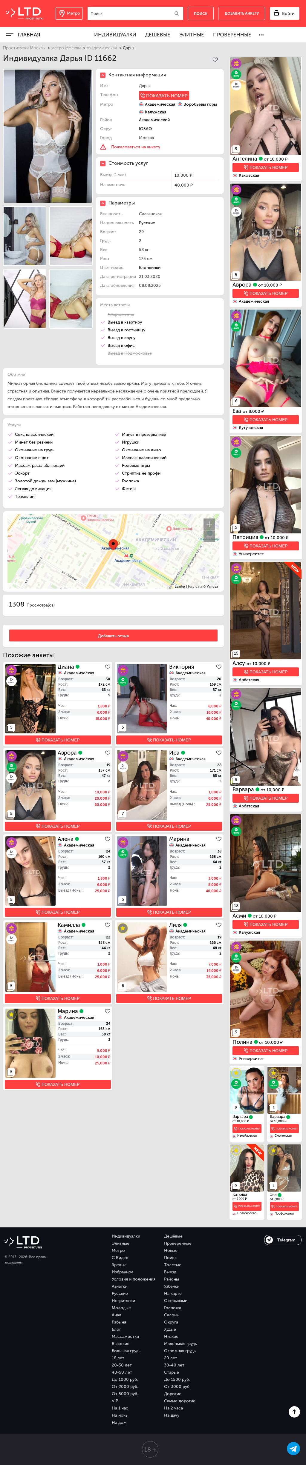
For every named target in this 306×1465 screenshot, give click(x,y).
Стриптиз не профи (141, 473)
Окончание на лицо (141, 450)
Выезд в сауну (121, 337)
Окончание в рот (32, 457)
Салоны (172, 1315)
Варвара (243, 789)
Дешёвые (157, 35)
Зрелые (119, 1264)
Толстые (172, 1264)
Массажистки (125, 1336)
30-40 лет (174, 1365)
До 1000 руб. (125, 1379)
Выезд (170, 1272)
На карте (173, 1293)
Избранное (123, 1272)
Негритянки (123, 1300)
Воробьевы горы (200, 104)
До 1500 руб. (177, 1379)
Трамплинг (25, 496)
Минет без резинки (34, 442)
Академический (154, 119)
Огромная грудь (180, 1350)
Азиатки (119, 1286)
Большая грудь (126, 1350)
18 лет (118, 1358)
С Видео (120, 1257)
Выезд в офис (121, 345)
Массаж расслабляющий (40, 465)
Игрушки (130, 442)
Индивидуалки (115, 35)
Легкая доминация (33, 488)
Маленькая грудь (180, 1343)
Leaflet (180, 587)
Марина (179, 839)
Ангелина (245, 159)
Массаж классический (144, 457)
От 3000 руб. (177, 1386)
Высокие (120, 1343)
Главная (29, 35)
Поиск (170, 1257)
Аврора (242, 284)
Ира (175, 753)
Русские (147, 222)
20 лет (170, 1358)
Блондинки (149, 267)
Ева (237, 411)
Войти (288, 13)
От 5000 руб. (125, 1393)
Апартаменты (121, 314)
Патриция (246, 537)
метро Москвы (66, 47)
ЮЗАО (145, 128)
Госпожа (130, 481)
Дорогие (172, 1393)
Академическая (102, 47)
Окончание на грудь (34, 450)
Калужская (249, 932)
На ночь (120, 1415)
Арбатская (249, 679)
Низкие (171, 1336)
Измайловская (247, 1136)
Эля (274, 1194)
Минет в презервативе (144, 434)
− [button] (209, 536)
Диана (67, 667)
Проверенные (232, 35)
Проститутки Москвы (24, 47)
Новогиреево (246, 1213)
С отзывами (175, 1300)
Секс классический (34, 434)
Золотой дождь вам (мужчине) (45, 481)
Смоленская (283, 1136)
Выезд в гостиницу (126, 330)
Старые (171, 1372)
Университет (251, 553)
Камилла (70, 925)
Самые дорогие (179, 1401)
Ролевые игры (136, 465)
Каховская (249, 175)
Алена (66, 839)
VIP (115, 1401)
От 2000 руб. (125, 1386)
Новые (171, 1250)
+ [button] (209, 524)
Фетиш (129, 488)
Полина (243, 1042)
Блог (116, 1329)
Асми (240, 915)
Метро (118, 1250)
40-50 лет (122, 1372)
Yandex (212, 587)
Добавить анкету (242, 13)
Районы (171, 1279)
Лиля (176, 925)
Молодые (121, 1307)
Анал (116, 1315)
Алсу (239, 663)
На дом (119, 1422)
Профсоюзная (284, 1213)
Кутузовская (251, 427)
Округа (171, 1322)
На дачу (171, 1415)
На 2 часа (173, 1408)
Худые (170, 1329)
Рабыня (119, 1322)
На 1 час (120, 1408)
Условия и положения (133, 1279)
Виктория (181, 667)
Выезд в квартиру (125, 322)
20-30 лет (122, 1365)
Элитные (191, 35)
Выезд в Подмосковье (130, 353)
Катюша (239, 1194)
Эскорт (22, 473)
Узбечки (171, 1286)
